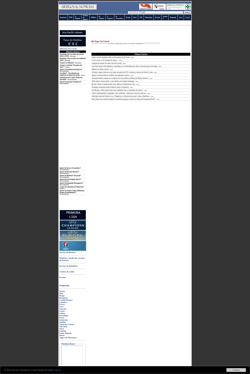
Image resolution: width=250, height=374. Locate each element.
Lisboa (62, 313)
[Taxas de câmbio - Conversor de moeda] (73, 46)
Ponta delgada (65, 333)
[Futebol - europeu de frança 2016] (73, 250)
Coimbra (63, 302)
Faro (61, 307)
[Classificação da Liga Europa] (73, 240)
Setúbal (62, 322)
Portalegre (63, 315)
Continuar (236, 370)
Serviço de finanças (67, 252)
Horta (62, 335)
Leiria (62, 311)
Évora (62, 304)
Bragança (63, 298)
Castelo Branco (66, 300)
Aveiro (62, 291)
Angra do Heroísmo (67, 338)
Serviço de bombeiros (68, 266)
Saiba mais (57, 370)
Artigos (187, 17)
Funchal (62, 331)
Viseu (61, 329)
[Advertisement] (72, 128)
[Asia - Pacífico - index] (73, 35)
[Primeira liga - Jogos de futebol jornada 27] (73, 219)
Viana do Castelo (66, 324)
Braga (62, 296)
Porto (61, 318)
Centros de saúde (66, 272)
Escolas (62, 277)
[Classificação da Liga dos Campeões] (73, 229)
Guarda (62, 309)
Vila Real (63, 327)
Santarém (63, 320)
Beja (61, 293)
